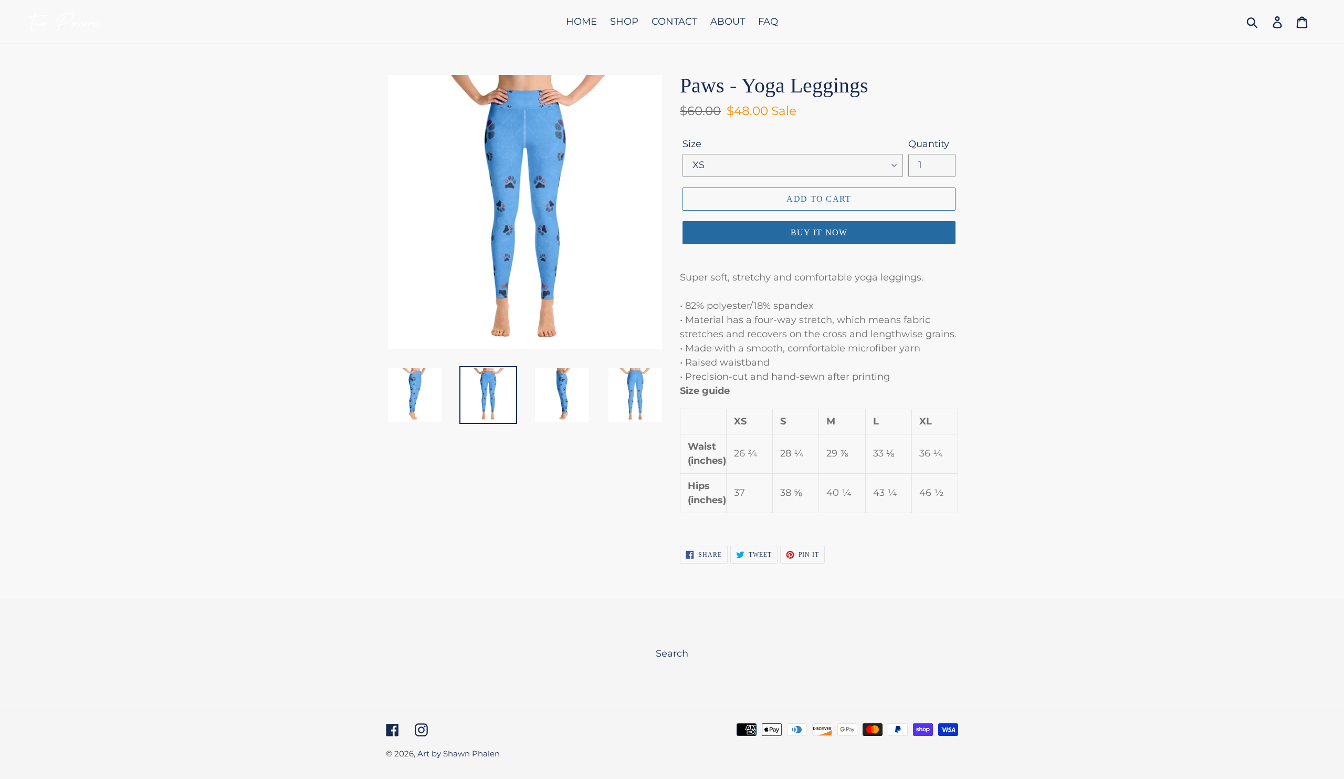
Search (672, 653)
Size (691, 144)
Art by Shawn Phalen (458, 754)
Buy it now (819, 232)
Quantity (928, 144)
